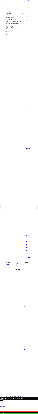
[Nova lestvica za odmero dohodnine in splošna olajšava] (37, 207)
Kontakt (28, 0)
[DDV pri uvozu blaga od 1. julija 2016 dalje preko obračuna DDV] (0, 207)
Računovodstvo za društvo (8, 264)
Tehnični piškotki (1, 406)
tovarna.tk (20, 396)
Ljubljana (17, 269)
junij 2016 (27, 247)
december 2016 (27, 245)
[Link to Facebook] (29, 0)
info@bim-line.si (29, 257)
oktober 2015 (27, 250)
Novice (7, 4)
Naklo (18, 269)
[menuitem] (28, 0)
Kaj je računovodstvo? (26, 348)
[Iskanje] (31, 2)
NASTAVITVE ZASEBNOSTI (26, 393)
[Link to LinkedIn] (30, 0)
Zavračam (2, 399)
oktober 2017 (27, 244)
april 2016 (27, 248)
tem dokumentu (9, 31)
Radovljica (20, 269)
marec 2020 (27, 242)
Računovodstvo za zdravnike (8, 265)
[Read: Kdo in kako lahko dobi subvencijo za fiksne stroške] (24, 349)
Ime (26, 12)
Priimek (27, 14)
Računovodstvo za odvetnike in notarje (9, 266)
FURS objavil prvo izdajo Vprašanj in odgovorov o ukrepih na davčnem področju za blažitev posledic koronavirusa (28, 236)
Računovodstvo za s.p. (8, 263)
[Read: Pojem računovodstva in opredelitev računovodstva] (24, 263)
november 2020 (27, 241)
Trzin (15, 269)
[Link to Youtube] (31, 0)
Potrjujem (1, 399)
